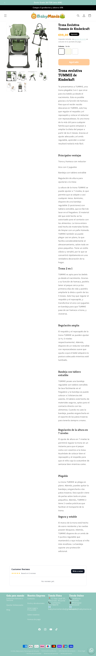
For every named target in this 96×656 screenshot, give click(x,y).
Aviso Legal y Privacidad (32, 609)
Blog (8, 609)
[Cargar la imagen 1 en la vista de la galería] (11, 76)
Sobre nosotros (33, 614)
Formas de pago (34, 619)
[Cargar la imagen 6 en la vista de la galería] (22, 87)
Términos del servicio (51, 653)
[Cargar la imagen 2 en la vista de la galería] (22, 76)
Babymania (20, 651)
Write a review (78, 571)
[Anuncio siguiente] (91, 2)
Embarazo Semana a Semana (14, 599)
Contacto (31, 599)
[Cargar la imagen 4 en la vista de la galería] (43, 76)
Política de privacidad (34, 653)
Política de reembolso (49, 651)
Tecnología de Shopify (31, 651)
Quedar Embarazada (14, 605)
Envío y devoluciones (35, 603)
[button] (5, 15)
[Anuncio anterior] (4, 2)
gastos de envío (80, 39)
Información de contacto (67, 651)
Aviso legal (81, 651)
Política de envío (66, 653)
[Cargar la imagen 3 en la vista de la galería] (32, 76)
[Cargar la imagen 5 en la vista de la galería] (11, 87)
